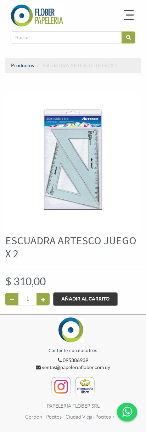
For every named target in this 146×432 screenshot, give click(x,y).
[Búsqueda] (128, 37)
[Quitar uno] (11, 299)
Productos (22, 65)
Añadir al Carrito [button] (85, 299)
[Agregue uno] (43, 299)
